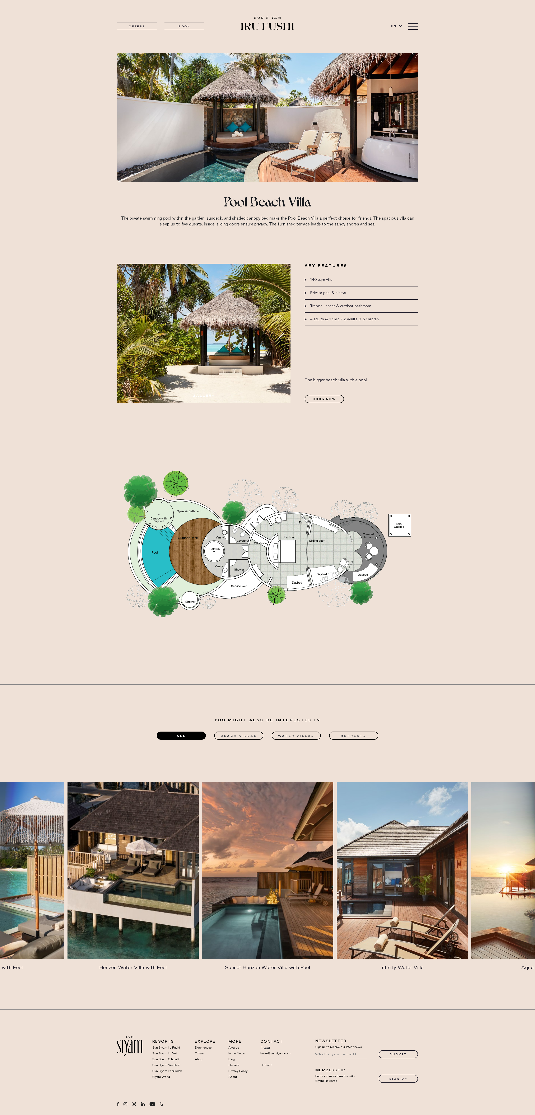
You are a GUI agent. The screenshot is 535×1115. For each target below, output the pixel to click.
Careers (233, 1065)
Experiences (203, 1047)
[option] (203, 333)
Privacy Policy (238, 1071)
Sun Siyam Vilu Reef (166, 1065)
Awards (233, 1047)
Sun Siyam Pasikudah (167, 1071)
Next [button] (278, 333)
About (199, 1059)
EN (394, 26)
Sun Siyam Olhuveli (165, 1059)
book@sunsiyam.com (275, 1053)
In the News (236, 1053)
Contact (266, 1065)
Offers (137, 26)
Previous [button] (129, 333)
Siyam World (161, 1076)
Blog (231, 1059)
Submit (398, 1054)
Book (184, 26)
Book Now (324, 399)
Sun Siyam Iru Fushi (166, 1047)
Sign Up (398, 1078)
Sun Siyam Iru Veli (164, 1053)
